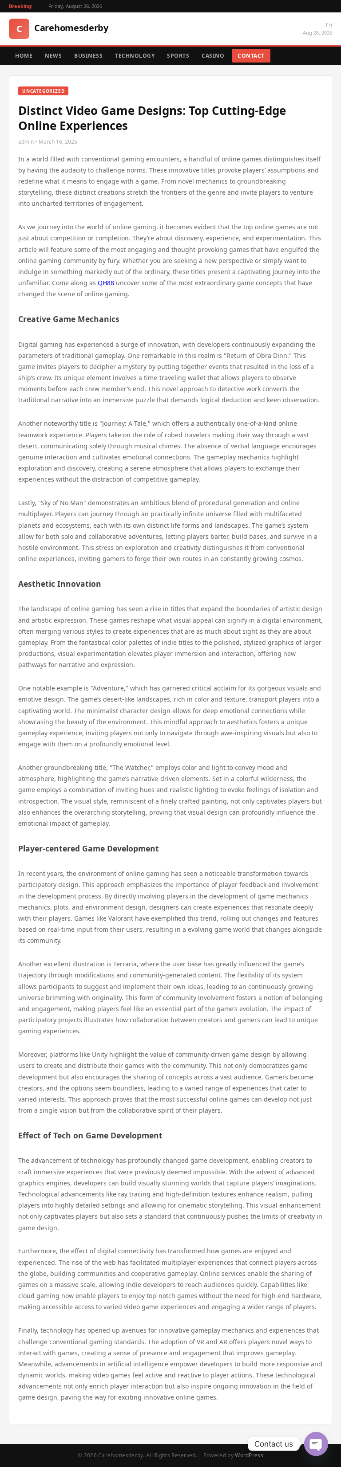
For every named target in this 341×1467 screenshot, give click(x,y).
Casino (213, 55)
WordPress (249, 1455)
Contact (251, 55)
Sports (178, 55)
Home (23, 55)
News (53, 55)
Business (88, 55)
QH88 (106, 282)
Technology (135, 55)
